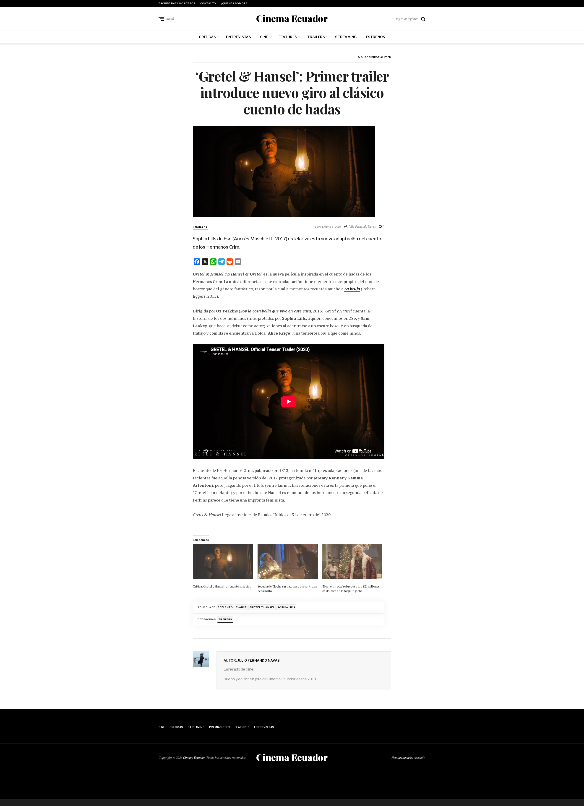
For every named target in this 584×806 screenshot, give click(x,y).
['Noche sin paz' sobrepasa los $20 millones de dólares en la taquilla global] (352, 561)
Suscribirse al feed (375, 57)
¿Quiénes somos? (234, 3)
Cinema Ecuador (292, 18)
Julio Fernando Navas (258, 660)
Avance (241, 607)
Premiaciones (219, 727)
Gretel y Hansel (262, 607)
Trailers (316, 37)
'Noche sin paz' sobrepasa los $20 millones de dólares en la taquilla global (351, 588)
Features (288, 37)
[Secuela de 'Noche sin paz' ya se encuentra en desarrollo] (288, 561)
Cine (264, 37)
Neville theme (400, 757)
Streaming (346, 37)
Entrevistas (238, 37)
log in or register (407, 18)
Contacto (208, 3)
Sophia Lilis (286, 607)
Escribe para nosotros (177, 3)
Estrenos (375, 37)
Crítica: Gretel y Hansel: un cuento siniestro (222, 586)
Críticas (207, 37)
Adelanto (225, 607)
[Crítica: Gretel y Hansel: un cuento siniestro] (223, 561)
